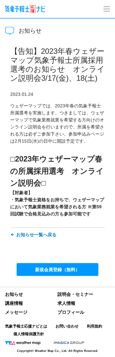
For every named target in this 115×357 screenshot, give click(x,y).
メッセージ (16, 312)
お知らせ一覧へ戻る (36, 234)
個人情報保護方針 (28, 334)
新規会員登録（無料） (57, 269)
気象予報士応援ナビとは (26, 326)
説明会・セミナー (75, 294)
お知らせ (14, 294)
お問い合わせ (67, 326)
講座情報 (14, 303)
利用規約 (94, 326)
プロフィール (70, 312)
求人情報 (66, 303)
